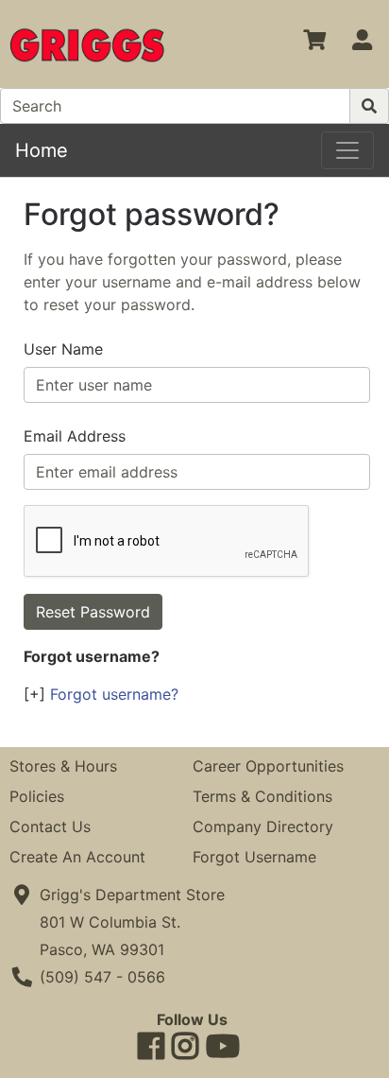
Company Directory (263, 826)
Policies (36, 796)
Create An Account (77, 856)
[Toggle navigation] (347, 150)
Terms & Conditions (262, 796)
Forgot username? (114, 694)
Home (41, 150)
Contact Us (50, 826)
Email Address (75, 435)
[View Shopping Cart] (314, 43)
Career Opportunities (268, 765)
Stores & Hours (63, 765)
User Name (63, 348)
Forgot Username (254, 856)
